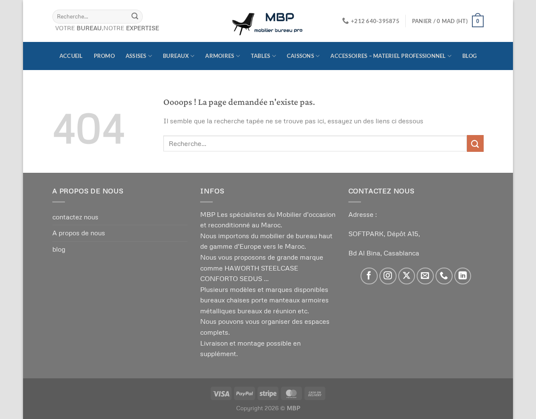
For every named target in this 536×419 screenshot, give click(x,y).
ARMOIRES (219, 55)
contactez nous (75, 217)
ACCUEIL (71, 55)
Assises (136, 55)
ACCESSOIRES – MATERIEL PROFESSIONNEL (388, 55)
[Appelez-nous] (444, 276)
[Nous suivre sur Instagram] (388, 276)
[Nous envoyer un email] (425, 276)
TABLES (261, 55)
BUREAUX (176, 55)
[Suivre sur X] (406, 276)
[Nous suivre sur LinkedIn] (463, 276)
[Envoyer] (135, 16)
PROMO (104, 55)
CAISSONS (300, 55)
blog (469, 55)
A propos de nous (78, 233)
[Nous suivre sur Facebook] (369, 276)
